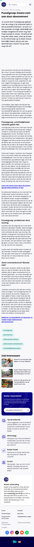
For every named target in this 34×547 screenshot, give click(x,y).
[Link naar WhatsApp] (27, 532)
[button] (30, 4)
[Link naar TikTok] (17, 532)
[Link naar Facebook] (7, 532)
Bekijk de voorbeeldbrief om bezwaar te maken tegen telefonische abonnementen (17, 319)
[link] (8, 330)
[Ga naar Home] (4, 4)
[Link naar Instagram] (12, 532)
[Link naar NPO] (19, 542)
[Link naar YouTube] (22, 532)
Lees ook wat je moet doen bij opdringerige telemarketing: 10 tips (16, 187)
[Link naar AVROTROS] (15, 542)
